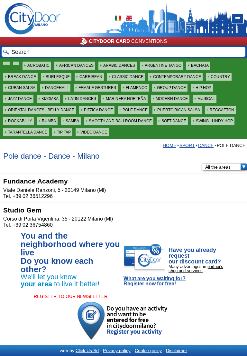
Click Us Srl (87, 350)
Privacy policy (117, 350)
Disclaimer (176, 350)
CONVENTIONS (128, 41)
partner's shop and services (196, 268)
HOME (169, 145)
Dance (206, 145)
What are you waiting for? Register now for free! (155, 281)
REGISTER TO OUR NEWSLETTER (70, 296)
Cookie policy (148, 350)
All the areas (218, 167)
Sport (187, 145)
